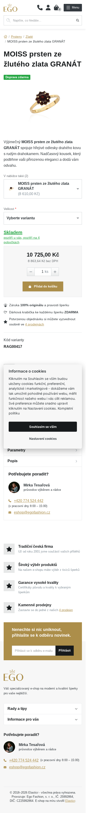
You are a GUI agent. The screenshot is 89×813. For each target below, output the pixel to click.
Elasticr (70, 800)
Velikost (9, 209)
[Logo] (10, 8)
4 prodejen (66, 610)
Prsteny (16, 36)
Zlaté (29, 36)
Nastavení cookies (43, 438)
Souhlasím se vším (43, 426)
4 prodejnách (34, 324)
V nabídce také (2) (16, 176)
